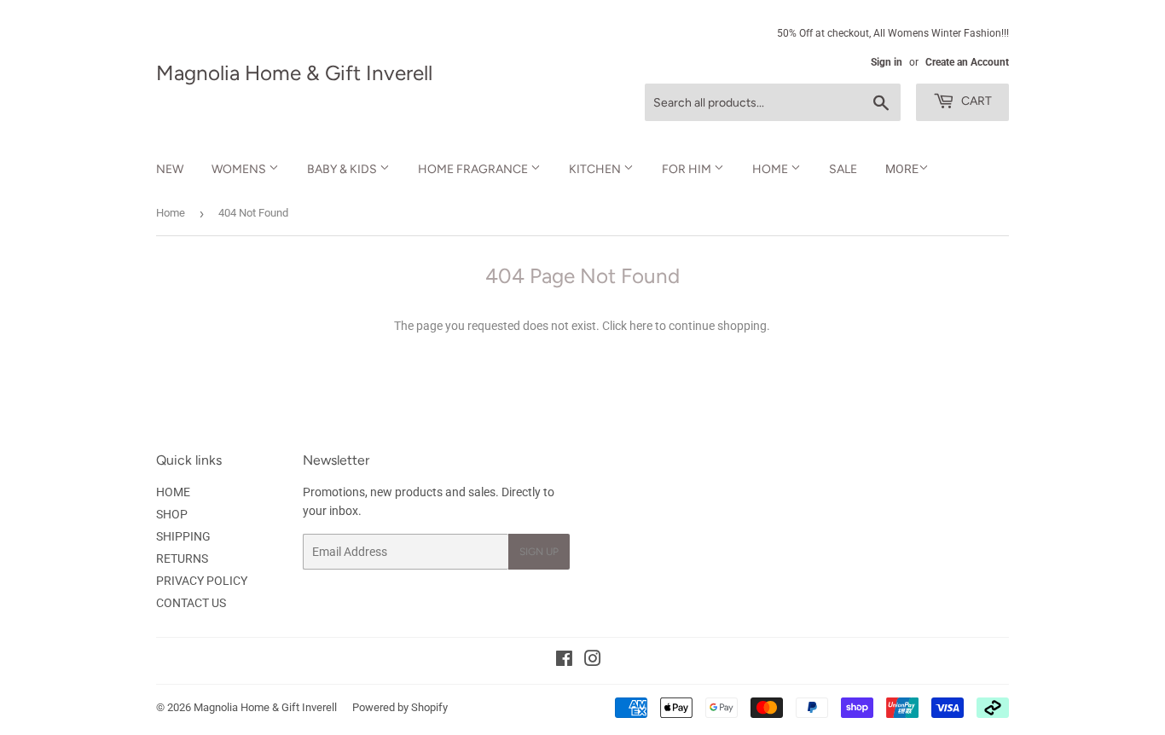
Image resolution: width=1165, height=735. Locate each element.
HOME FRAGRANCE (474, 169)
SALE (843, 169)
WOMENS (240, 169)
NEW (169, 169)
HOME (771, 169)
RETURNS (182, 558)
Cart (975, 101)
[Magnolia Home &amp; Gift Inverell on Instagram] (592, 661)
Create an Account (967, 62)
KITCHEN (596, 169)
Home (170, 212)
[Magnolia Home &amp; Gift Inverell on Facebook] (564, 661)
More (902, 169)
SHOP (172, 514)
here (640, 326)
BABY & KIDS (343, 169)
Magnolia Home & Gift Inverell (294, 73)
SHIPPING (183, 536)
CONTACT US (191, 603)
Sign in (886, 62)
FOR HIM (688, 169)
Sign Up (539, 552)
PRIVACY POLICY (201, 580)
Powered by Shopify (400, 707)
